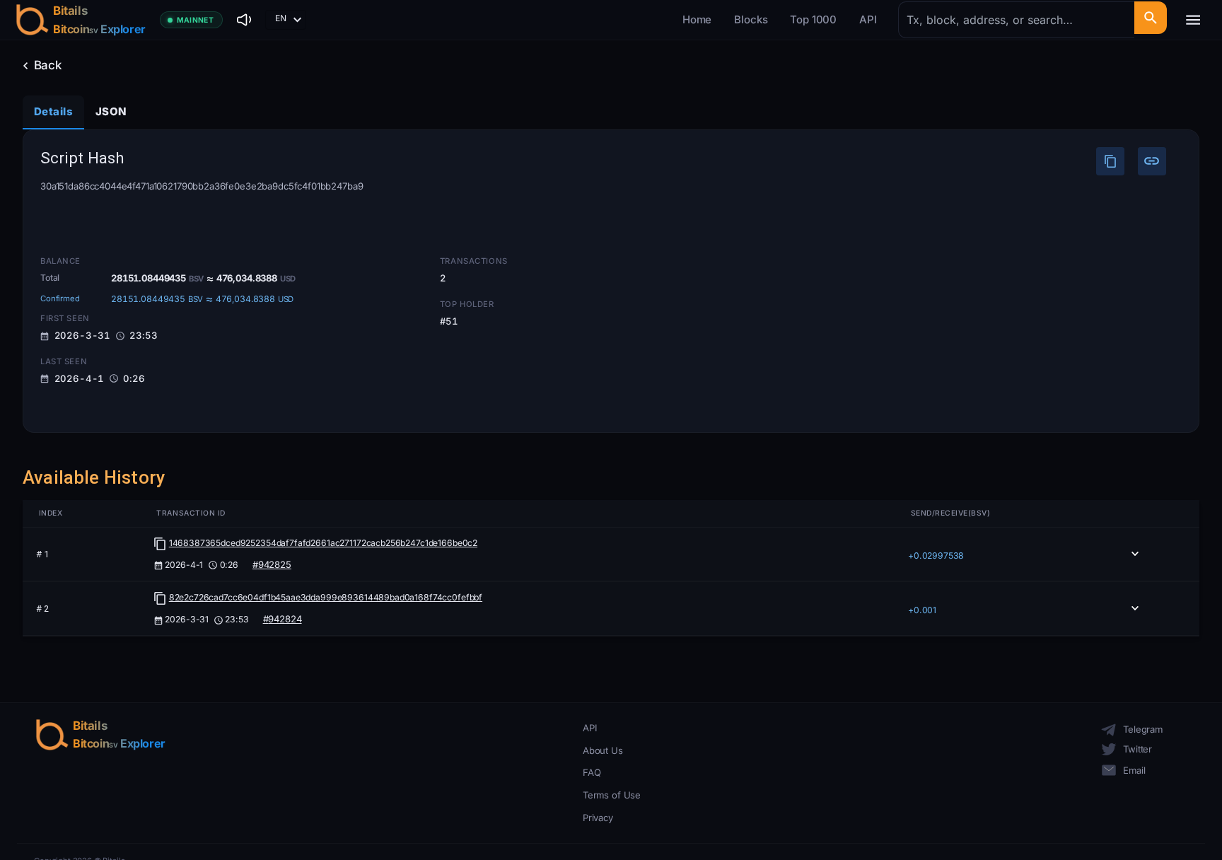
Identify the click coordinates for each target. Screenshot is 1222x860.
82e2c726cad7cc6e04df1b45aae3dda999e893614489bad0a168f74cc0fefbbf (325, 597)
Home (696, 19)
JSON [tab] (111, 111)
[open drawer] (1193, 20)
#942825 (271, 564)
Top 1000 (813, 19)
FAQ (592, 772)
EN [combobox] (280, 18)
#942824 (282, 618)
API (868, 19)
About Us (603, 750)
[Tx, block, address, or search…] (1150, 17)
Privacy (598, 817)
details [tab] (53, 111)
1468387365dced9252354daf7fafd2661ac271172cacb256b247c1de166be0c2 (323, 543)
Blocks (750, 19)
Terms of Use (612, 795)
